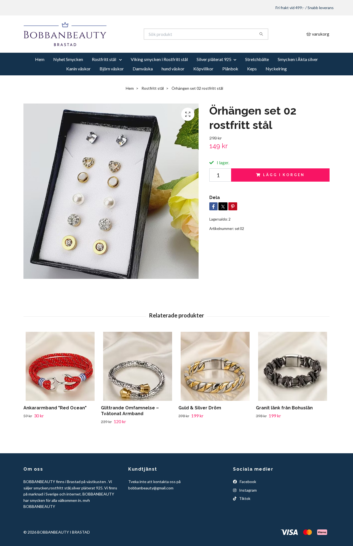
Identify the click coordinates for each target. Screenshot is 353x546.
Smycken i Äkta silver (298, 79)
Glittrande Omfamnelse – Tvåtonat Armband (130, 431)
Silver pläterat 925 (214, 79)
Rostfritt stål (104, 79)
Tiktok (244, 518)
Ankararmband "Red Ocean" (55, 428)
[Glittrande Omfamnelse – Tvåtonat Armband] (137, 386)
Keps (252, 89)
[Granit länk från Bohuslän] (292, 386)
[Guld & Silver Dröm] (215, 386)
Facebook (247, 502)
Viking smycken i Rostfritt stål (159, 79)
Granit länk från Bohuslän (284, 428)
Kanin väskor (78, 89)
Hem (39, 79)
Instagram (247, 510)
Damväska (143, 89)
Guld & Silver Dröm (199, 428)
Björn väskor (112, 89)
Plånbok (230, 89)
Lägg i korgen (283, 195)
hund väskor (173, 89)
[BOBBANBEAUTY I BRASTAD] (100, 44)
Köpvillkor (203, 89)
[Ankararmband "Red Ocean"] (60, 386)
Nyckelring (276, 89)
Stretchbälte (257, 79)
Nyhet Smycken (68, 79)
